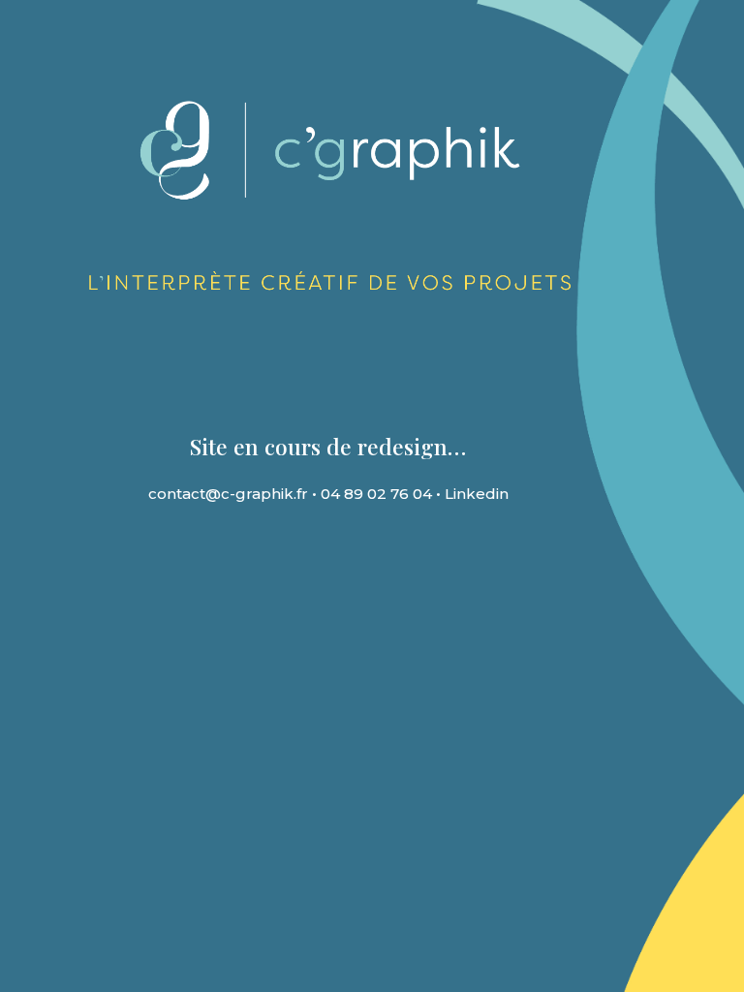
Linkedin (477, 493)
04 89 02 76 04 (376, 493)
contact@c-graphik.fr (228, 493)
